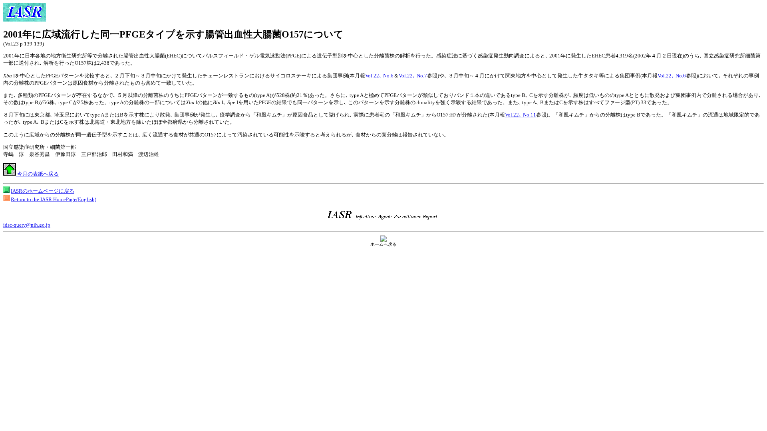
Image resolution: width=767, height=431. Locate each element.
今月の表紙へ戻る (37, 174)
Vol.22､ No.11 (520, 115)
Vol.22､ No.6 (379, 76)
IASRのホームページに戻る (42, 191)
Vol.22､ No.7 (413, 76)
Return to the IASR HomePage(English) (53, 199)
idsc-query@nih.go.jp (26, 225)
